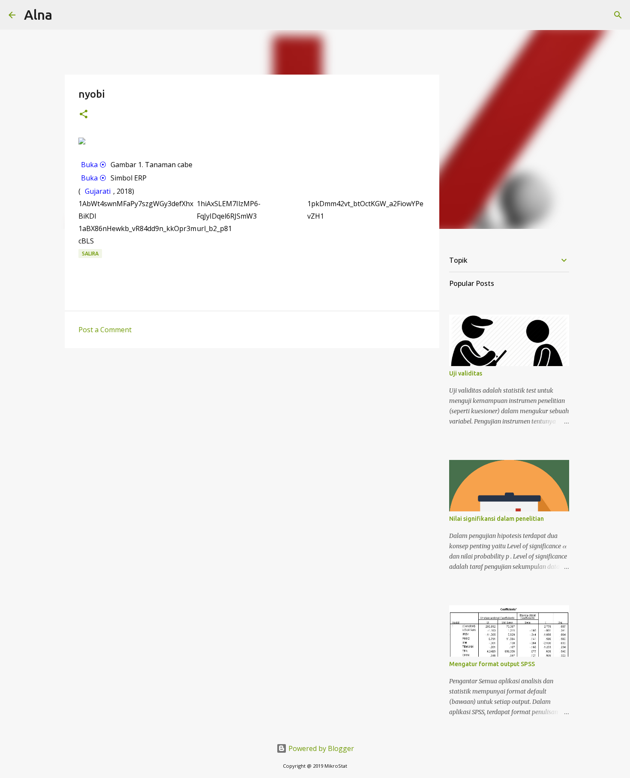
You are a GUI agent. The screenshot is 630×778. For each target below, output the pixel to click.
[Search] (618, 15)
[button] (83, 114)
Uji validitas (465, 373)
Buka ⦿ (93, 164)
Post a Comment (105, 329)
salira (90, 253)
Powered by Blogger (320, 748)
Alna (38, 14)
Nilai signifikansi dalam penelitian (496, 518)
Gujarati (98, 191)
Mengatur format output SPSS (492, 664)
